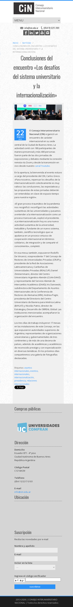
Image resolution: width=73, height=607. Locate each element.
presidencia (20, 380)
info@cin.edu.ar (31, 28)
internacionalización (24, 377)
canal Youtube (42, 165)
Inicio (15, 43)
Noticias (26, 43)
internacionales (21, 374)
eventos (34, 371)
